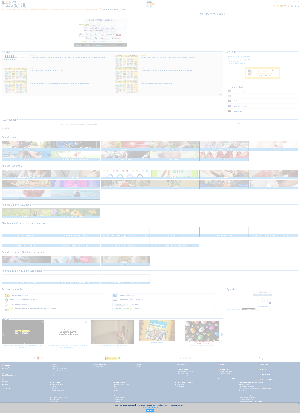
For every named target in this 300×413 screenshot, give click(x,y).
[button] (298, 403)
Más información (150, 407)
